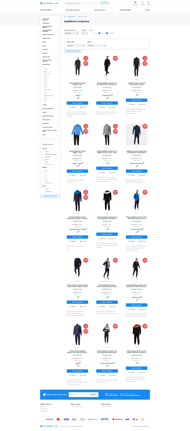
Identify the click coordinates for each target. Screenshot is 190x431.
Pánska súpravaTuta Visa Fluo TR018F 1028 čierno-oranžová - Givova (136, 351)
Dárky (44, 42)
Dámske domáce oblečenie (47, 31)
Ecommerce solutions (138, 426)
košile (45, 79)
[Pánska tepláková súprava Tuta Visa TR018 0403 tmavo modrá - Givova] (107, 334)
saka (45, 91)
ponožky (46, 85)
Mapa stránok (79, 426)
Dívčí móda (45, 123)
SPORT (44, 134)
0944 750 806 (104, 2)
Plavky (44, 45)
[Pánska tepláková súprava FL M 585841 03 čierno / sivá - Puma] (107, 134)
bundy (45, 67)
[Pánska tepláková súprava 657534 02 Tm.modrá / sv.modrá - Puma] (77, 200)
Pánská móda (71, 16)
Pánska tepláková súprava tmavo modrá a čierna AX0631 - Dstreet (77, 285)
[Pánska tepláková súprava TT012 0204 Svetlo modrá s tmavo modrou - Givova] (136, 200)
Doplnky (44, 53)
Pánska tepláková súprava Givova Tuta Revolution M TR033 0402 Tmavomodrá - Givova (107, 285)
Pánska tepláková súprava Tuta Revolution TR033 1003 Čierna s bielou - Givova (107, 83)
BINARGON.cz (146, 426)
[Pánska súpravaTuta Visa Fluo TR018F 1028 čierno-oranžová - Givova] (136, 334)
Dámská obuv (46, 38)
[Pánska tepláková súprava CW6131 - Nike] (77, 66)
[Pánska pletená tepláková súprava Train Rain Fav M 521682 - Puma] (77, 334)
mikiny (45, 83)
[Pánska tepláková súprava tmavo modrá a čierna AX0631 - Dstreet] (77, 268)
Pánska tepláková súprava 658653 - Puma (77, 151)
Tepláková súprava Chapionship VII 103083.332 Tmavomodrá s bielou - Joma (136, 151)
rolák (45, 87)
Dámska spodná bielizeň (47, 27)
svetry (45, 93)
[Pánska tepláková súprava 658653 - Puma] (77, 134)
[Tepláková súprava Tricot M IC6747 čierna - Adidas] (136, 66)
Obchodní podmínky (76, 406)
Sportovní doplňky (48, 116)
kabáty (45, 75)
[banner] (50, 3)
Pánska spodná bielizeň (46, 61)
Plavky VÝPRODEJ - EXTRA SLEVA (49, 131)
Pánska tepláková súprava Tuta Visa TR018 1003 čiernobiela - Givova (107, 217)
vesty (45, 101)
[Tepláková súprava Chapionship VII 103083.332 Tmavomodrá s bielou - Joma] (136, 134)
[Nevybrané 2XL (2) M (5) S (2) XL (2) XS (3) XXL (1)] (96, 45)
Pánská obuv (46, 57)
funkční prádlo (47, 73)
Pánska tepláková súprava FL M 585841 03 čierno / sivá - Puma (107, 151)
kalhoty (45, 77)
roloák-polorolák (47, 89)
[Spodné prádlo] (64, 16)
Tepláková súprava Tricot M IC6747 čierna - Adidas (136, 83)
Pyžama (44, 105)
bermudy (46, 69)
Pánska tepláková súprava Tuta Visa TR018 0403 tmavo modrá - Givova (107, 351)
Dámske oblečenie (47, 34)
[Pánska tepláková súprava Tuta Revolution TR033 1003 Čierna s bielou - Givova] (107, 66)
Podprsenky (46, 23)
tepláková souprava (49, 95)
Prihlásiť (93, 394)
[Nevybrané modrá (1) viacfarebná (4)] (75, 45)
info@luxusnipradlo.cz (105, 3)
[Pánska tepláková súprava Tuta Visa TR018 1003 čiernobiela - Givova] (107, 200)
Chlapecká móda (47, 127)
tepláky (45, 97)
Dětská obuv (46, 119)
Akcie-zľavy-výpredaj (46, 19)
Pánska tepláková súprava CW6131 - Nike (77, 83)
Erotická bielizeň (47, 108)
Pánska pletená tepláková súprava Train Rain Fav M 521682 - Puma (77, 351)
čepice (45, 71)
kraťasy (45, 81)
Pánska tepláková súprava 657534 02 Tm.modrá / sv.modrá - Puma (77, 217)
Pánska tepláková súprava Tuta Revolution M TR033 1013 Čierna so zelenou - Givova (136, 285)
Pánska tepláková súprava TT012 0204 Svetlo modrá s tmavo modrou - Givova (136, 217)
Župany (44, 112)
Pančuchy (45, 49)
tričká (45, 99)
